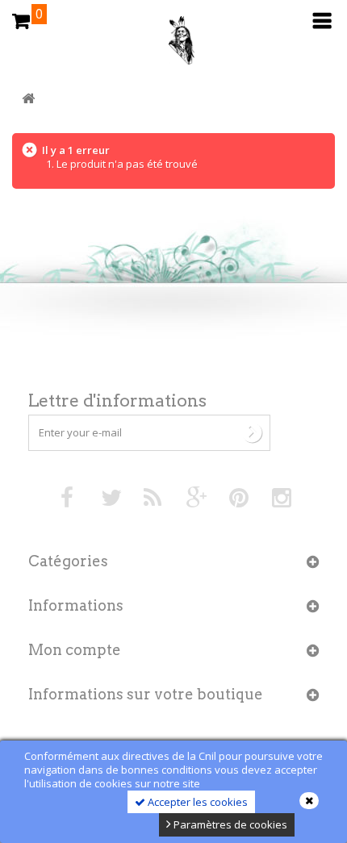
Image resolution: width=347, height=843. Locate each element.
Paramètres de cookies (229, 824)
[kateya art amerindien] (173, 44)
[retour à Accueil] (28, 99)
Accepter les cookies (196, 802)
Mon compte (74, 649)
